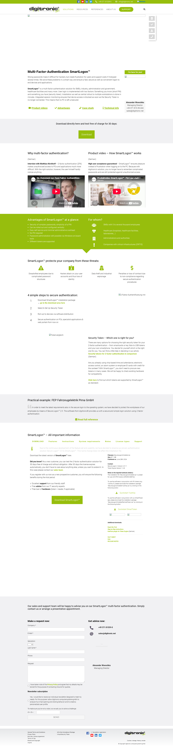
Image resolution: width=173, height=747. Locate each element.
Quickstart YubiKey (127, 493)
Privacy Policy (52, 684)
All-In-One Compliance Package (66, 732)
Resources (82, 9)
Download (86, 134)
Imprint (30, 742)
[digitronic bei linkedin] (86, 1)
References (97, 9)
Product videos (40, 108)
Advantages (64, 108)
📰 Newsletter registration (98, 732)
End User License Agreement (36, 736)
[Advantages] (152, 24)
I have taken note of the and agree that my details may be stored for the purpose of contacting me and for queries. (56, 686)
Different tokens (36, 241)
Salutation (31, 641)
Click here (92, 380)
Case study (88, 108)
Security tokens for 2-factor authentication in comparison (112, 354)
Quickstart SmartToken (127, 509)
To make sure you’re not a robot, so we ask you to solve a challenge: (52, 709)
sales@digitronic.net (135, 111)
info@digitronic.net (125, 2)
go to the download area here (52, 303)
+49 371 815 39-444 (135, 108)
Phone (30, 656)
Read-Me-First (112, 527)
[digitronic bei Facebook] (78, 1)
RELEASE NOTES (113, 541)
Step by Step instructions (115, 529)
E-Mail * (30, 633)
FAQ (109, 539)
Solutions (68, 9)
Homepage (44, 10)
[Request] (152, 36)
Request (31, 663)
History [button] (139, 740)
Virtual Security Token (63, 734)
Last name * (32, 648)
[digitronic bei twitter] (91, 1)
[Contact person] (152, 18)
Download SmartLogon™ (67, 500)
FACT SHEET (112, 537)
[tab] (38, 441)
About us (111, 9)
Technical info (111, 108)
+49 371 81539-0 (105, 2)
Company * (32, 625)
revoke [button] (143, 740)
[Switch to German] (141, 2)
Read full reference (88, 419)
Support (126, 9)
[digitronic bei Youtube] (82, 1)
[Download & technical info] (152, 30)
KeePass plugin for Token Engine (118, 531)
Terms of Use (32, 738)
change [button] (134, 740)
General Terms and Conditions (36, 732)
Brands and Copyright (34, 740)
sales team (58, 470)
